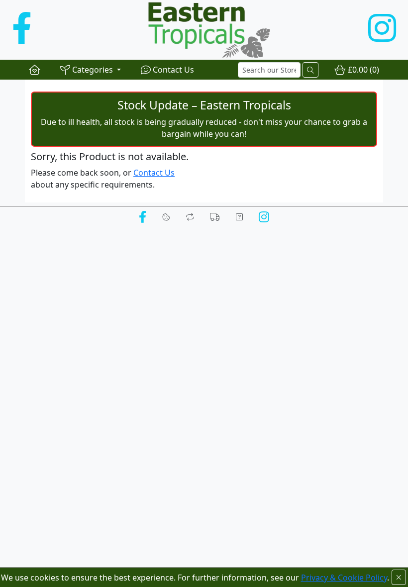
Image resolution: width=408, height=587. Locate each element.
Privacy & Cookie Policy (344, 577)
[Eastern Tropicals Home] (200, 30)
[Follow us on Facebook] (22, 30)
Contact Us (154, 172)
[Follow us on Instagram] (382, 30)
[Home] (34, 70)
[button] (90, 70)
